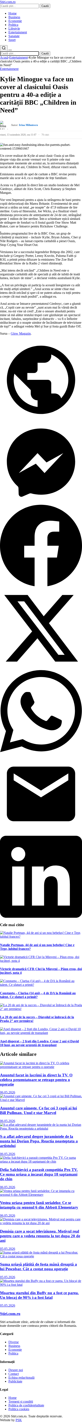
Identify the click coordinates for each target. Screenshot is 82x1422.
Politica (13, 24)
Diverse (13, 1342)
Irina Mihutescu (28, 125)
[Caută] (4, 48)
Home (12, 13)
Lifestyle (14, 28)
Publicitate (15, 1381)
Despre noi (15, 1370)
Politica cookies (18, 1409)
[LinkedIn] (41, 916)
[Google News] (41, 419)
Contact (13, 1374)
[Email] (41, 834)
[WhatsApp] (41, 751)
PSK (19, 1420)
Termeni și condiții (20, 1401)
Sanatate (14, 36)
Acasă (4, 57)
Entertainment (17, 32)
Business (14, 17)
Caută (45, 6)
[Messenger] (41, 502)
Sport (12, 40)
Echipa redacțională (21, 1377)
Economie (15, 21)
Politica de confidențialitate (26, 1405)
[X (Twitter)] (41, 668)
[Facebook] (41, 585)
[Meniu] (10, 50)
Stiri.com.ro (10, 1313)
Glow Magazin (21, 333)
